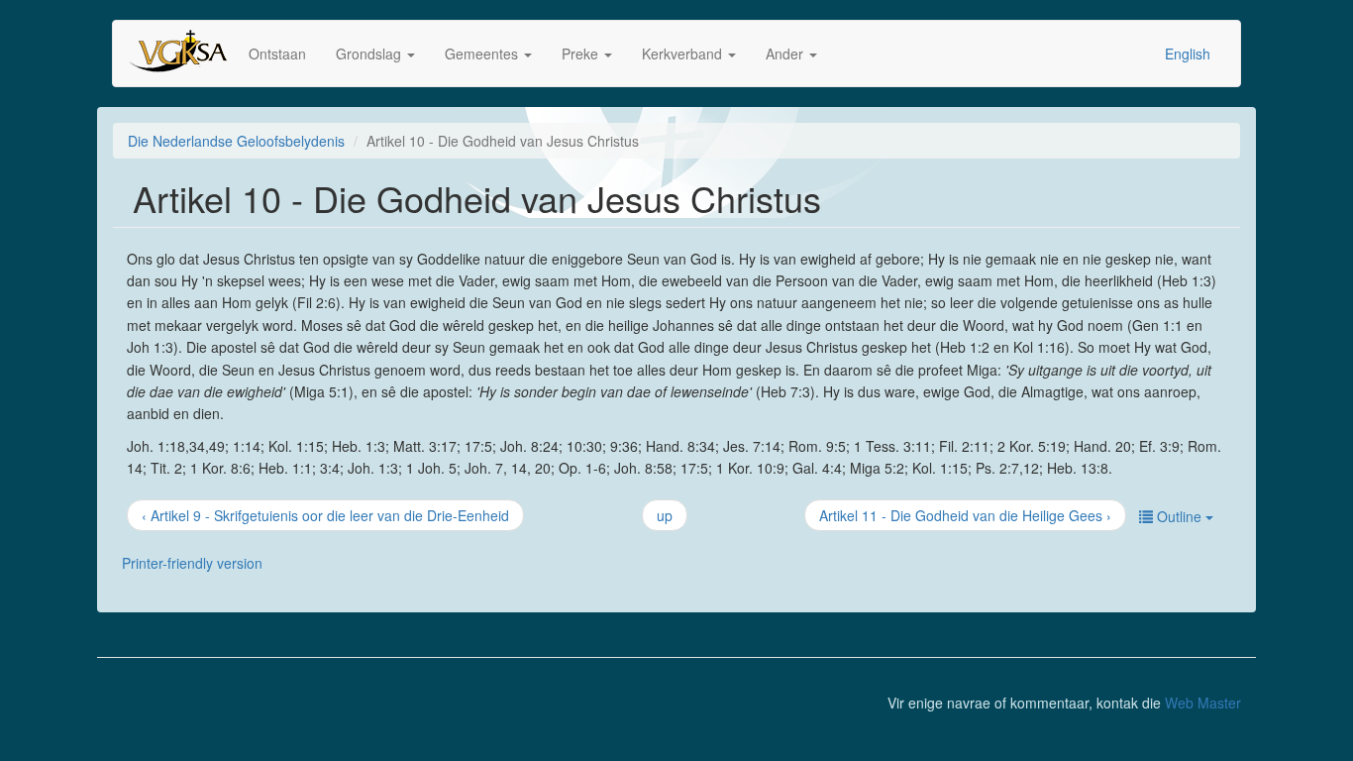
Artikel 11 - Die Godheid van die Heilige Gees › (965, 515)
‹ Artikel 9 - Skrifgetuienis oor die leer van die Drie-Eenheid (325, 515)
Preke (582, 53)
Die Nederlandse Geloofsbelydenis (236, 141)
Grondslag (370, 53)
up (665, 515)
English (1187, 53)
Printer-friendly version (192, 563)
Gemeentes (483, 53)
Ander (786, 53)
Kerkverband (684, 53)
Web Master (1203, 702)
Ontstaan (277, 53)
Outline (1179, 516)
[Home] (188, 53)
